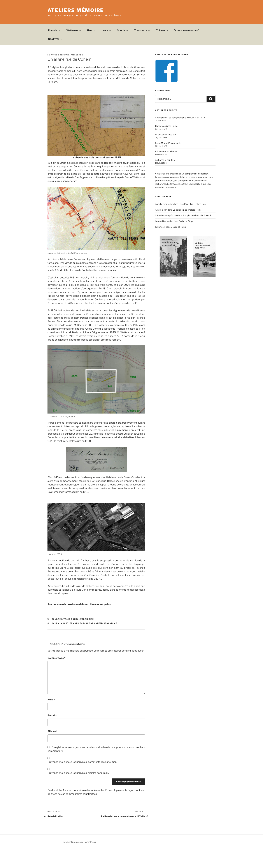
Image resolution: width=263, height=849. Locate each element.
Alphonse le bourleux (165, 160)
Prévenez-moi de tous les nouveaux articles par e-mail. (78, 772)
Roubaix (52, 30)
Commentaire (56, 658)
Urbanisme (87, 619)
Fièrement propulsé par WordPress (79, 842)
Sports (121, 30)
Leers (105, 30)
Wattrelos (72, 30)
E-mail (52, 715)
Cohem (56, 623)
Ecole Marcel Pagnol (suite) (168, 143)
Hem (90, 30)
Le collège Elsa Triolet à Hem (192, 204)
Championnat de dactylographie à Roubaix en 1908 (180, 117)
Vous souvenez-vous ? (187, 30)
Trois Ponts (71, 619)
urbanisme (110, 623)
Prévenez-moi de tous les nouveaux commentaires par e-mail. (82, 761)
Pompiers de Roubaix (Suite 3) (197, 215)
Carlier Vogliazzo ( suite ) (167, 126)
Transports (140, 30)
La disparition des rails (165, 134)
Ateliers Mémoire (75, 10)
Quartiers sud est (72, 623)
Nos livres (53, 38)
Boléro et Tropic (186, 221)
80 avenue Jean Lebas (166, 151)
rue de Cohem (94, 623)
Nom (51, 699)
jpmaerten (76, 55)
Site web (52, 731)
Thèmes (160, 30)
